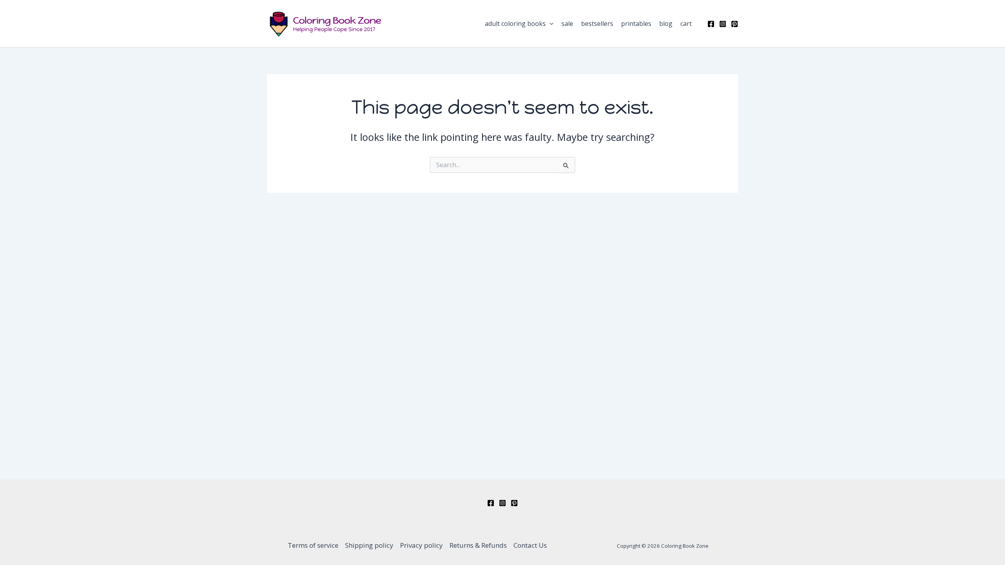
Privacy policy (421, 545)
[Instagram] (722, 23)
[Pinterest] (734, 23)
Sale (567, 23)
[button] (550, 23)
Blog (665, 23)
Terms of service (313, 545)
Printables (636, 23)
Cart (686, 23)
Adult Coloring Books (515, 23)
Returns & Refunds (478, 545)
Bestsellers (597, 23)
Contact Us (530, 545)
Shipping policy (369, 545)
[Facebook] (710, 23)
